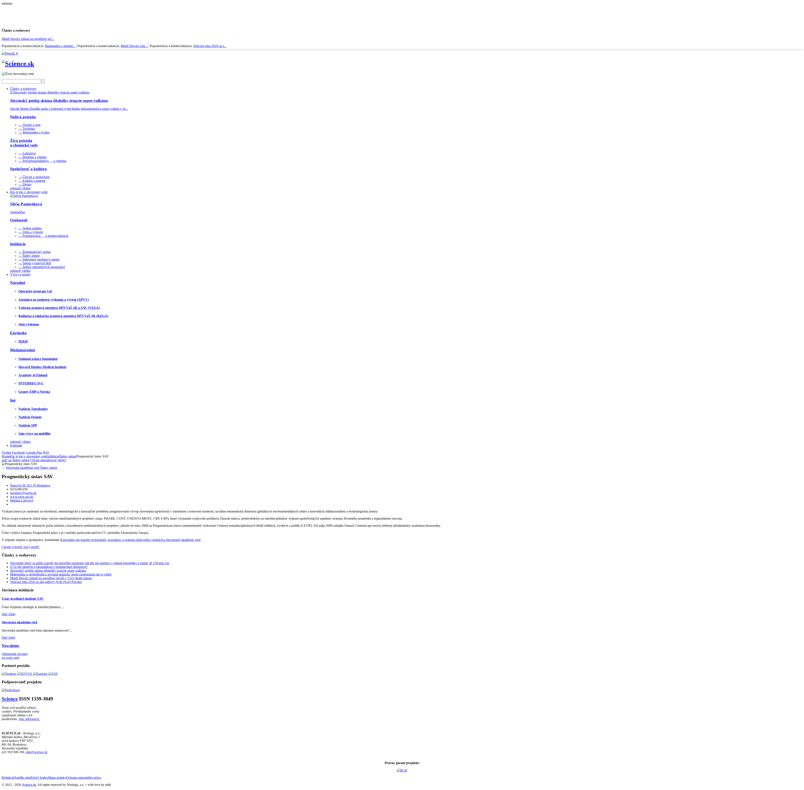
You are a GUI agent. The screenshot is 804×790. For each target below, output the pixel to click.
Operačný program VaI (35, 291)
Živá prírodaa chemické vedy (24, 142)
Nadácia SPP (27, 425)
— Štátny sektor (29, 255)
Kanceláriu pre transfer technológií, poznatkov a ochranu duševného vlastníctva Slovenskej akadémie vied (130, 540)
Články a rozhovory (23, 88)
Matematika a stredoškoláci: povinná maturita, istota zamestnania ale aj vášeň (60, 574)
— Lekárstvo (27, 153)
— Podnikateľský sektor (34, 252)
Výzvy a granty (20, 274)
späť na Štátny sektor (16, 460)
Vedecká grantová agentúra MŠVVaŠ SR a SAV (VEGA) (59, 308)
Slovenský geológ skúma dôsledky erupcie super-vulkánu (48, 570)
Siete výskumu (28, 324)
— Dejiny (25, 184)
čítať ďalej (8, 614)
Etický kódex (39, 777)
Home (6, 456)
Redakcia (8, 777)
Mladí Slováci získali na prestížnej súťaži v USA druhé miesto (51, 578)
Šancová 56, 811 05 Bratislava (30, 485)
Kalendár (16, 445)
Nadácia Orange (30, 417)
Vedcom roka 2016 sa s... (209, 46)
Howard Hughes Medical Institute (42, 367)
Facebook (18, 452)
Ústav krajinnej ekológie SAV (23, 598)
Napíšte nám (22, 777)
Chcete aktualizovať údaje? (48, 460)
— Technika (26, 128)
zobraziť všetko (20, 188)
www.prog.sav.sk (21, 496)
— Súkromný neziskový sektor (38, 259)
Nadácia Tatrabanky (33, 409)
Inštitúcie (18, 244)
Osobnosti (18, 220)
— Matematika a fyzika (33, 132)
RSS (46, 452)
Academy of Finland (32, 375)
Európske (18, 333)
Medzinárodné (22, 350)
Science (10, 698)
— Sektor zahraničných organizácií (41, 267)
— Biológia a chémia (32, 157)
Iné (12, 400)
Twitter (6, 452)
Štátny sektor (67, 456)
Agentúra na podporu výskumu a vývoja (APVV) (53, 299)
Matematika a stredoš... (60, 46)
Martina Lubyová (21, 500)
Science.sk (29, 784)
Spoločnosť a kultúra (28, 169)
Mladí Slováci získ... (134, 46)
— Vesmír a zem (29, 125)
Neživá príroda (23, 117)
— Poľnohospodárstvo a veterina (42, 161)
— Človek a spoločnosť (34, 177)
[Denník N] (10, 53)
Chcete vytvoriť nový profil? (21, 547)
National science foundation (38, 359)
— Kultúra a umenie (31, 180)
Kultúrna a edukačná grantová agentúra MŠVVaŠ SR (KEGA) (63, 316)
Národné (17, 282)
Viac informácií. (29, 719)
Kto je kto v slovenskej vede (29, 192)
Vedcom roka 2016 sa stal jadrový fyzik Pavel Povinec (46, 582)
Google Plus (34, 452)
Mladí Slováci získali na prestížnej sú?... (28, 39)
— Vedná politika (30, 228)
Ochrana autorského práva (83, 777)
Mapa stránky (57, 777)
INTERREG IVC (31, 383)
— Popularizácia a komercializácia (43, 236)
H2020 (23, 341)
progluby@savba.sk (23, 493)
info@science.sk (36, 752)
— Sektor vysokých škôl (34, 263)
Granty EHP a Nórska (34, 391)
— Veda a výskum (30, 232)
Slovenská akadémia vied (22, 467)
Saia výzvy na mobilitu (34, 433)
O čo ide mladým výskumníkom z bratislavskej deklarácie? (49, 567)
